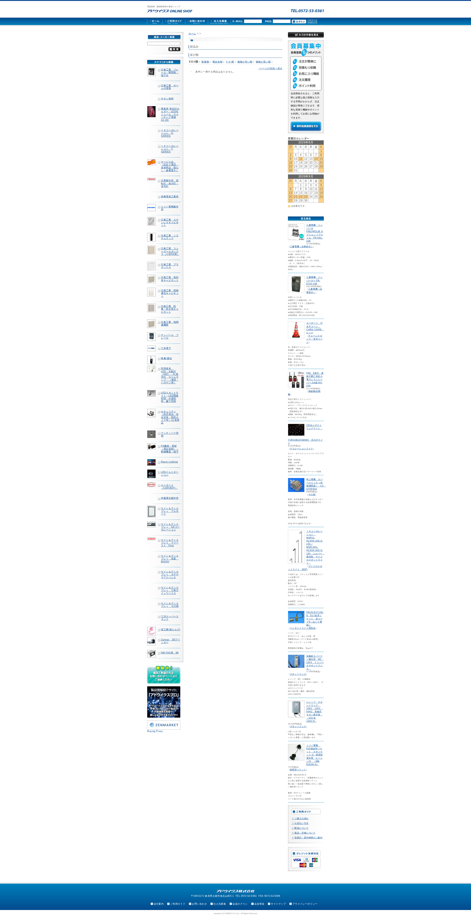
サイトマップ (278, 903)
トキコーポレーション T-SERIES (169, 149)
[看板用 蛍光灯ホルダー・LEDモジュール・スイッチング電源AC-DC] (151, 111)
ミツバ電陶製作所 (169, 208)
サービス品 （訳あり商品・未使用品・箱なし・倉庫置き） (169, 166)
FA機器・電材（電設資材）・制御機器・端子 (169, 449)
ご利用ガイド (177, 903)
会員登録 (259, 903)
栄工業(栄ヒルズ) (170, 629)
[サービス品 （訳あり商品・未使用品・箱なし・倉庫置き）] (151, 162)
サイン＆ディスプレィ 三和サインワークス (169, 590)
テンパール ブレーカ (169, 336)
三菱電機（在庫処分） (301, 246)
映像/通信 (166, 358)
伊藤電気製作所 (169, 498)
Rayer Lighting (169, 461)
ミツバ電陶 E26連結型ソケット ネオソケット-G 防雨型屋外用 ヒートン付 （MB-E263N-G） (314, 755)
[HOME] (154, 21)
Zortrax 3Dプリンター (170, 641)
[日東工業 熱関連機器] (151, 323)
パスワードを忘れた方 (312, 21)
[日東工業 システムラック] (151, 237)
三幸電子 (166, 348)
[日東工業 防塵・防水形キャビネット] (151, 308)
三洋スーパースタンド (169, 618)
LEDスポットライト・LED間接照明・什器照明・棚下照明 (169, 397)
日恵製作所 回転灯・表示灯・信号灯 (169, 183)
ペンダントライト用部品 (303, 628)
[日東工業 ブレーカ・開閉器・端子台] (151, 71)
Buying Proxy (155, 731)
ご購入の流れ (302, 818)
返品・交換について (305, 833)
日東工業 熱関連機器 (169, 323)
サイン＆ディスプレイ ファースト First (169, 543)
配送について (302, 828)
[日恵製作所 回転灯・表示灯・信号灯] (151, 179)
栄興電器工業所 (169, 196)
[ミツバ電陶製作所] (151, 207)
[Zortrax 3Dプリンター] (151, 641)
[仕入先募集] (219, 21)
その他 (311, 494)
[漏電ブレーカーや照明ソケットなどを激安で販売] (169, 11)
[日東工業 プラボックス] (151, 266)
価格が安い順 (244, 61)
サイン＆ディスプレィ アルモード (169, 511)
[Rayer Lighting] (151, 462)
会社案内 (159, 903)
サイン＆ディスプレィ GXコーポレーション (170, 527)
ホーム (192, 33)
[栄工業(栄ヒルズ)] (151, 631)
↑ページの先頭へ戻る (270, 68)
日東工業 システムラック (169, 237)
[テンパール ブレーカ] (151, 336)
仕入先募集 (219, 903)
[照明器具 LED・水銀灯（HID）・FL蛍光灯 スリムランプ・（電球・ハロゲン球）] (151, 369)
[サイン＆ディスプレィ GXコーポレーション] (151, 524)
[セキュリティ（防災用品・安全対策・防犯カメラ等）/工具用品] (151, 413)
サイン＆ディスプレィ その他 (169, 605)
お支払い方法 (302, 823)
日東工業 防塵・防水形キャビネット (169, 309)
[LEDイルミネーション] (151, 473)
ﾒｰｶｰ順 (230, 61)
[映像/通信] (151, 360)
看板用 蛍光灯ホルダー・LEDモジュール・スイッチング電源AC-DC (170, 114)
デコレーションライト (301, 448)
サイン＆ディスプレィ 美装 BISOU (169, 559)
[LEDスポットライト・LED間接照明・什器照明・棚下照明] (151, 393)
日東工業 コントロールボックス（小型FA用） (170, 251)
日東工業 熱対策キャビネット (169, 278)
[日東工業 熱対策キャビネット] (151, 279)
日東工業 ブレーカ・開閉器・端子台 (169, 72)
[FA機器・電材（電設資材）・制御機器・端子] (151, 446)
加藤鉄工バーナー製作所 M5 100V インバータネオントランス (315, 662)
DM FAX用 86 (169, 652)
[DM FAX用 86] (151, 654)
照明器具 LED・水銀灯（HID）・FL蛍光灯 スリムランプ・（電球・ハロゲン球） (169, 375)
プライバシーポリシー (304, 903)
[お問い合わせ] (196, 21)
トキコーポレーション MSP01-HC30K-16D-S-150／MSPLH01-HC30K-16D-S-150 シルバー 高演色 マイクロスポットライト (315, 547)
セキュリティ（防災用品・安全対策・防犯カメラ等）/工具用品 (170, 417)
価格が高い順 (263, 61)
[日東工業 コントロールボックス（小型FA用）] (151, 250)
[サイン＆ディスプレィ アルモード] (151, 511)
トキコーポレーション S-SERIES (169, 133)
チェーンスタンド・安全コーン (314, 339)
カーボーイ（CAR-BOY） (169, 486)
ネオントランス (298, 674)
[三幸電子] (151, 348)
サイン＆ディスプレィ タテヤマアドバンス (169, 574)
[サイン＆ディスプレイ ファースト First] (151, 538)
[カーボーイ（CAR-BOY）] (151, 485)
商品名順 (218, 61)
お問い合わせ (199, 903)
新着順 (205, 61)
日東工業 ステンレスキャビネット (169, 222)
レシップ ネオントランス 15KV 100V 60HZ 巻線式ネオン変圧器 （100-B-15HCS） (314, 711)
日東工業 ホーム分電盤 (169, 87)
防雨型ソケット (298, 769)
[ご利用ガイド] (173, 21)
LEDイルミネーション (169, 473)
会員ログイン (240, 903)
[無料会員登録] (306, 130)
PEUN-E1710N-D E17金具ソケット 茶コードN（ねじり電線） (315, 618)
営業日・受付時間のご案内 (309, 837)
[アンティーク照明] (151, 434)
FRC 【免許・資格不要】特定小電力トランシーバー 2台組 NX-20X (315, 379)
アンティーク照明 (169, 434)
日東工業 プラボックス (169, 266)
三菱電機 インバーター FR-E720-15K (314, 280)
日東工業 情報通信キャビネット (169, 293)
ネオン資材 (167, 98)
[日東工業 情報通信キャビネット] (151, 292)
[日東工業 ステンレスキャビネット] (151, 221)
